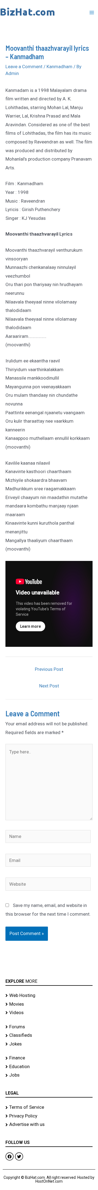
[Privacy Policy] (49, 1116)
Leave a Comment (23, 66)
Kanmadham (59, 66)
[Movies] (49, 1004)
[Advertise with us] (49, 1124)
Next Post (49, 686)
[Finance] (49, 1058)
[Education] (49, 1066)
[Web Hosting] (49, 995)
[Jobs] (49, 1075)
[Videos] (49, 1012)
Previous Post (49, 669)
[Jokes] (49, 1044)
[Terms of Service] (49, 1107)
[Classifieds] (49, 1035)
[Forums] (49, 1027)
